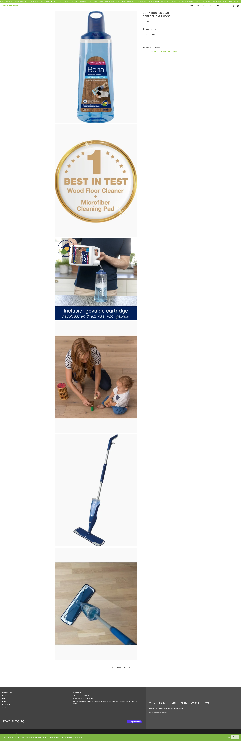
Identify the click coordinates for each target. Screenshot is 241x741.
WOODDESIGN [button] (78, 693)
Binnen (4, 699)
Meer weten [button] (79, 737)
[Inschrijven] (237, 712)
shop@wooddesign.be (85, 698)
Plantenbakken (7, 705)
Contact (5, 708)
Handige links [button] (7, 693)
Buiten (4, 702)
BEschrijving (150, 29)
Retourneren (150, 34)
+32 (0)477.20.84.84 (82, 695)
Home (4, 695)
